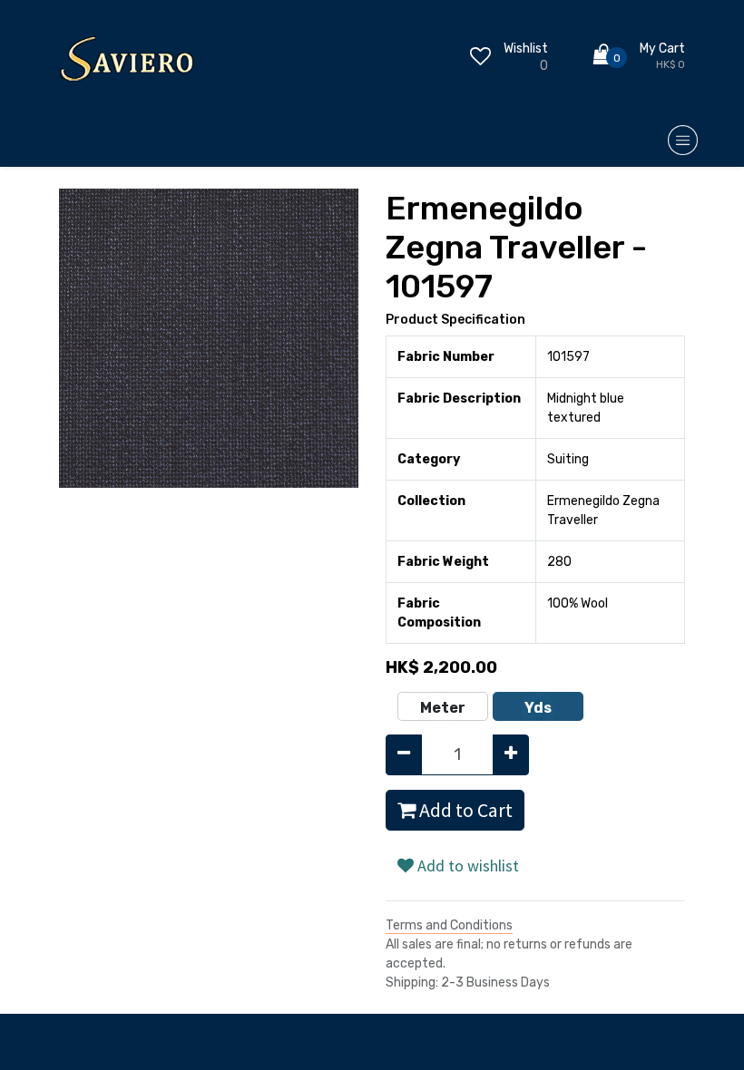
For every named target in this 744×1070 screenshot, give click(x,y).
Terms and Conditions (449, 925)
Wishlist (526, 48)
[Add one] (511, 754)
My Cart (662, 48)
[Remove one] (404, 754)
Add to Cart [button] (464, 810)
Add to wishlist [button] (466, 865)
